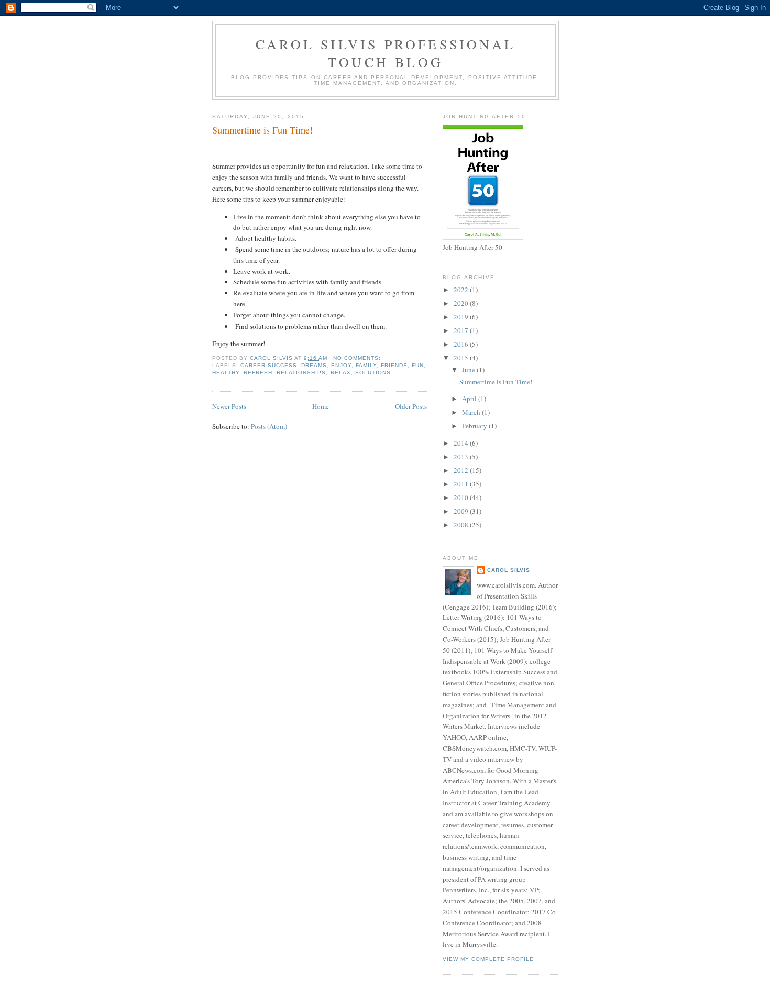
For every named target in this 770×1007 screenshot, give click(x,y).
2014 (462, 443)
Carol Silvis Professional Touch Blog (385, 53)
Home (320, 406)
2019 (462, 317)
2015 (462, 357)
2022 (462, 289)
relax (341, 372)
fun (418, 365)
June (469, 369)
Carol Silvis (508, 570)
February (475, 425)
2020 (462, 303)
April (470, 398)
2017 (462, 330)
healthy (225, 372)
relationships (301, 372)
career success (268, 365)
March (472, 412)
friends (394, 365)
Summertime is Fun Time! (262, 130)
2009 (462, 511)
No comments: (358, 358)
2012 (462, 470)
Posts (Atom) (269, 426)
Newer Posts (229, 406)
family (366, 365)
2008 (462, 524)
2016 (462, 344)
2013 (462, 456)
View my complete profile (488, 959)
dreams (314, 365)
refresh (258, 372)
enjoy (341, 365)
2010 (462, 497)
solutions (373, 372)
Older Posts (411, 406)
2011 (462, 484)
